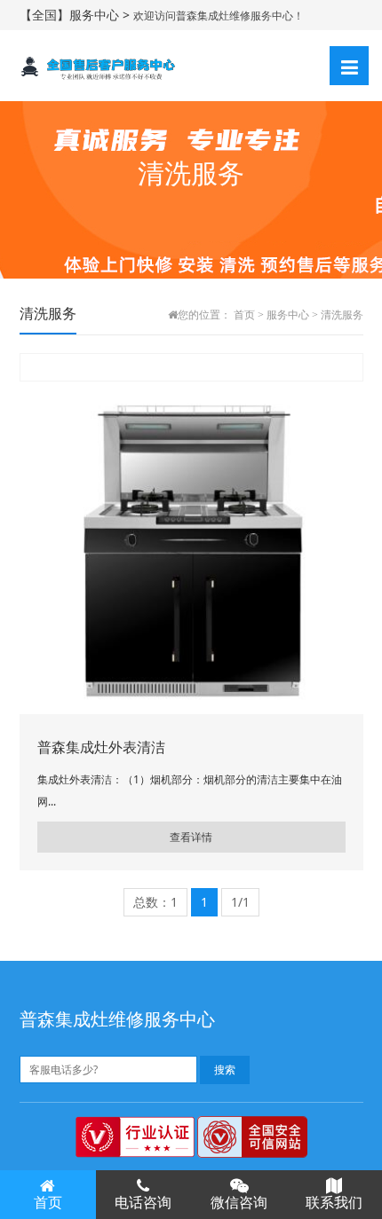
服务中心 (288, 315)
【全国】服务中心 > (76, 14)
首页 (244, 315)
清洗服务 (342, 315)
